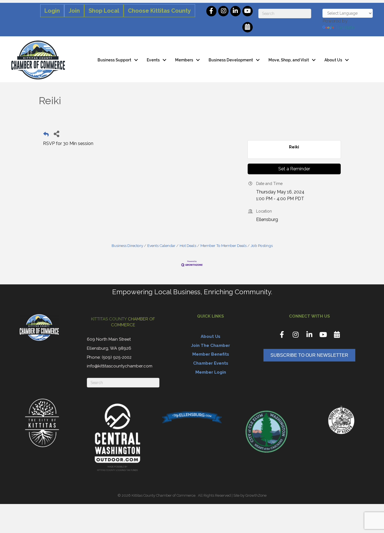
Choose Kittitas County (159, 10)
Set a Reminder (294, 168)
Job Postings (262, 245)
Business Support (114, 60)
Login (52, 10)
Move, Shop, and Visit (288, 60)
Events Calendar (161, 245)
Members (184, 60)
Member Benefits (210, 354)
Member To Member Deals (223, 245)
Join (74, 10)
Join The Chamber (210, 345)
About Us (333, 60)
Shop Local (104, 10)
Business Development (231, 60)
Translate (344, 27)
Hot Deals (188, 245)
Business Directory (127, 245)
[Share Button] (56, 133)
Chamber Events (210, 363)
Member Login (210, 372)
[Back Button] (46, 135)
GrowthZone (255, 495)
